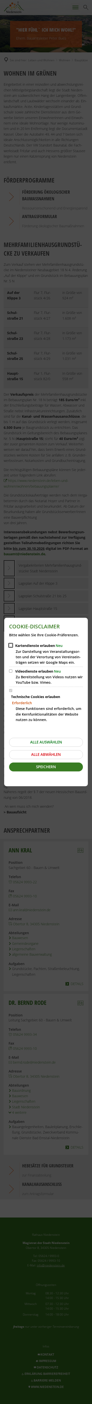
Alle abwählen (46, 754)
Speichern (46, 766)
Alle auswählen (46, 742)
